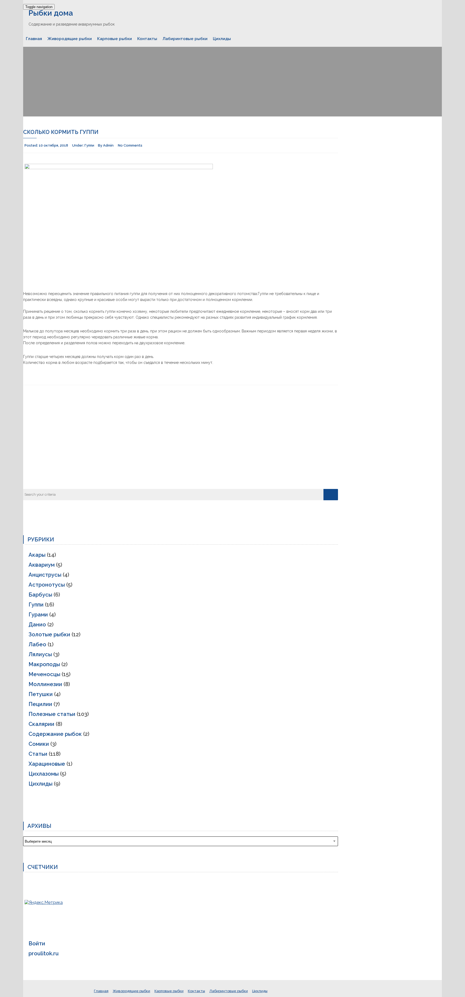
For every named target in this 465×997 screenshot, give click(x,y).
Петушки (41, 694)
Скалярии (41, 724)
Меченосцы (44, 674)
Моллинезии (45, 684)
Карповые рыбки (114, 38)
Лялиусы (40, 654)
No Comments (130, 145)
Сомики (39, 744)
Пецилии (40, 704)
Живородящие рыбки (69, 38)
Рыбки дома (51, 13)
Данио (37, 624)
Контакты (147, 38)
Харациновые (47, 764)
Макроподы (44, 664)
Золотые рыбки (49, 634)
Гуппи (89, 145)
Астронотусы (47, 584)
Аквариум (42, 565)
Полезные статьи (52, 714)
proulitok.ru (44, 953)
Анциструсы (45, 575)
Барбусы (40, 594)
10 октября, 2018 (53, 145)
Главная (34, 38)
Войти (37, 943)
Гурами (38, 614)
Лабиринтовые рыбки (185, 38)
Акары (37, 555)
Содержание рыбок (55, 734)
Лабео (37, 644)
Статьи (38, 754)
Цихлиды (222, 38)
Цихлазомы (44, 774)
